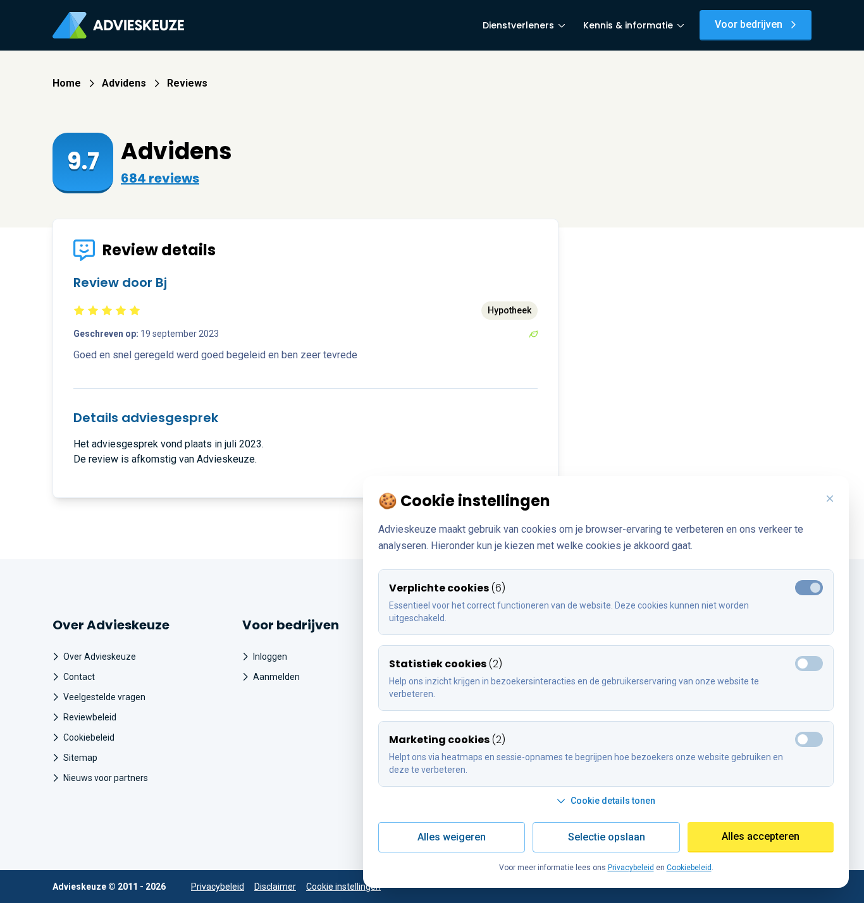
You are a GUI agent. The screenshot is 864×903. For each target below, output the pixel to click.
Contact (79, 677)
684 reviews (160, 178)
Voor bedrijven (748, 24)
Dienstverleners (518, 25)
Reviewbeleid (89, 717)
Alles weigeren (451, 837)
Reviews (187, 83)
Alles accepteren (760, 836)
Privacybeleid (217, 887)
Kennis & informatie (628, 25)
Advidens (124, 83)
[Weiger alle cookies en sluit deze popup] (830, 499)
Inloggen (270, 656)
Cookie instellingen (343, 887)
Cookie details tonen (613, 801)
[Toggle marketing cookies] (809, 663)
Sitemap (80, 758)
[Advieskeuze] (118, 25)
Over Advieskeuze (99, 656)
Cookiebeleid (88, 737)
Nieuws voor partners (105, 778)
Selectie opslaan (606, 837)
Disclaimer (275, 887)
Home (66, 83)
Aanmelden (276, 677)
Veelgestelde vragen (104, 697)
